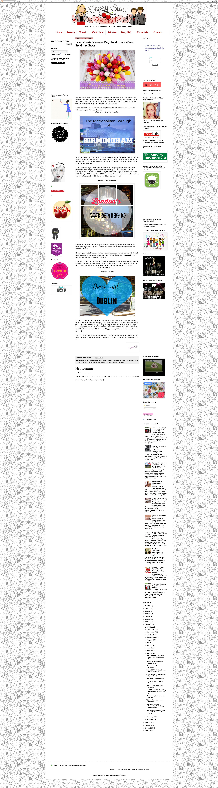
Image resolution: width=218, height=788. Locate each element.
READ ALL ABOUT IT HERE (107, 268)
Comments (149, 409)
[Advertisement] (58, 152)
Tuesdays (114, 362)
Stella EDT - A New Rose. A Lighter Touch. (155, 670)
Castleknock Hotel (95, 360)
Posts (147, 405)
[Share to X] (99, 358)
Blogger (122, 775)
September (151, 637)
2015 (147, 627)
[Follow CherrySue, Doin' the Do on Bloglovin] (58, 182)
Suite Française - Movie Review (155, 696)
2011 (147, 731)
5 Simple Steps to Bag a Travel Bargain (159, 585)
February (150, 717)
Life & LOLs (97, 32)
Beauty (71, 32)
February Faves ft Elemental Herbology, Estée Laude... (155, 705)
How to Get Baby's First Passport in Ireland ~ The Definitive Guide (159, 430)
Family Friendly (107, 360)
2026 (148, 606)
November (151, 632)
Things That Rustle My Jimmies (154, 666)
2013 (147, 725)
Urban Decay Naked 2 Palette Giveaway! (159, 499)
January (150, 719)
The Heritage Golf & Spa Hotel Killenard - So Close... (155, 711)
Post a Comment (84, 373)
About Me (142, 32)
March (149, 653)
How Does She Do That (120, 360)
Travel (83, 32)
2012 (147, 728)
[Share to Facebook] (100, 358)
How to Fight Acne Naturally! (159, 447)
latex (108, 775)
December (151, 629)
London (131, 360)
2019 (147, 616)
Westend (121, 362)
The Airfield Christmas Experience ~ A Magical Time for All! (158, 552)
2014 (147, 723)
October (150, 635)
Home (59, 32)
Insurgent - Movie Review (155, 678)
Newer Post (80, 376)
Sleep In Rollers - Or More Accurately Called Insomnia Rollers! (159, 534)
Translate (67, 54)
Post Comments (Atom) (95, 380)
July (148, 642)
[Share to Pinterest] (102, 358)
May (149, 648)
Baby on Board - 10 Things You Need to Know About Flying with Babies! (159, 465)
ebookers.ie (119, 253)
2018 (147, 619)
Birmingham (85, 360)
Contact (157, 32)
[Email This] (96, 358)
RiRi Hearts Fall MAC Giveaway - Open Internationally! (158, 484)
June (149, 645)
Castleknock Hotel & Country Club (117, 323)
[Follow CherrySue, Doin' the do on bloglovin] (148, 415)
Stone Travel (102, 362)
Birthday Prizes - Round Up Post (158, 568)
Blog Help (126, 32)
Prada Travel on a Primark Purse (86, 362)
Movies (112, 32)
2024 (148, 608)
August (150, 640)
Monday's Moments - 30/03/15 (154, 662)
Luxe (136, 360)
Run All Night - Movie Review (154, 682)
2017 (147, 622)
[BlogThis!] (97, 358)
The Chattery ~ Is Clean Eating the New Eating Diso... (155, 657)
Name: (150, 57)
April (149, 650)
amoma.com (128, 172)
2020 (148, 614)
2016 (147, 624)
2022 (148, 611)
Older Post (135, 376)
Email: (150, 60)
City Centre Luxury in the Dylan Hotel (155, 675)
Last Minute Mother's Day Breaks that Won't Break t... (156, 691)
